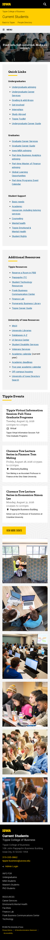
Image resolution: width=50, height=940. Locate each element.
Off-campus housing (22, 371)
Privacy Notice (7, 930)
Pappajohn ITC (19, 277)
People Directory (25, 22)
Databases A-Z (19, 335)
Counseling (17, 218)
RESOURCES (8, 897)
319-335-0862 (9, 857)
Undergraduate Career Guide (26, 123)
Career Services (9, 900)
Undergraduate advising (24, 87)
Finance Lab (18, 298)
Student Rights (19, 236)
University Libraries (21, 330)
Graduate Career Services (25, 141)
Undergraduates (9, 877)
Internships (17, 109)
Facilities (6, 908)
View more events (14, 530)
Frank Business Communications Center (20, 915)
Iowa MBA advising (21, 150)
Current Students (15, 17)
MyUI (14, 325)
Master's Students (10, 885)
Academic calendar (21, 354)
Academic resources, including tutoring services (26, 210)
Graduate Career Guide (23, 145)
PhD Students (8, 888)
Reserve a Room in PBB (24, 272)
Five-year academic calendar (26, 367)
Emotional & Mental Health (14, 904)
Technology (7, 919)
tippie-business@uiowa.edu (16, 860)
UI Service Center (20, 340)
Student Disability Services (25, 344)
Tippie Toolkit (19, 118)
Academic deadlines (22, 362)
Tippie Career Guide (22, 308)
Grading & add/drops (22, 100)
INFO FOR (7, 873)
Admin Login (11, 866)
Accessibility (8, 933)
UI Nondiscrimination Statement (26, 930)
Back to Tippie (8, 22)
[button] (45, 4)
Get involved (18, 104)
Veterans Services (21, 349)
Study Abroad (19, 114)
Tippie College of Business (13, 11)
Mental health (18, 223)
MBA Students (9, 881)
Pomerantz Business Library (26, 303)
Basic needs (18, 201)
